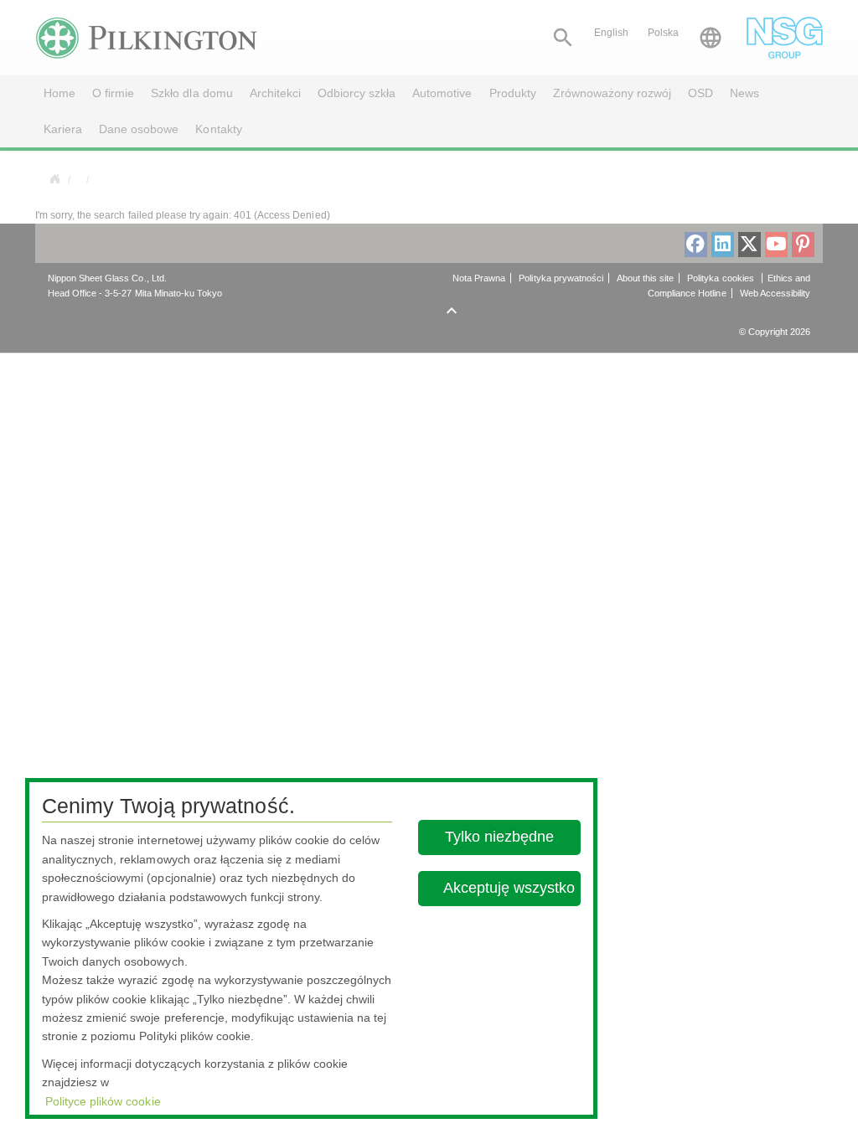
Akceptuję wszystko (509, 887)
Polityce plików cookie (103, 1101)
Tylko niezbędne (500, 836)
